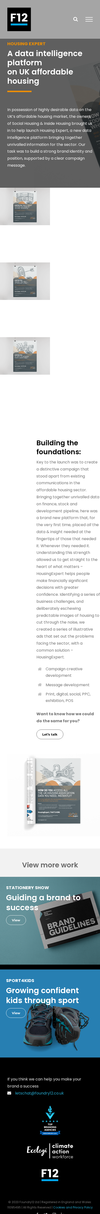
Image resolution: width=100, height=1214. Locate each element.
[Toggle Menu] (89, 19)
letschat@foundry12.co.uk (38, 1093)
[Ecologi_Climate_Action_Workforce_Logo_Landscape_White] (50, 1145)
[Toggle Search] (75, 19)
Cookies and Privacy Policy (73, 1207)
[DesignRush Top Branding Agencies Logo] (50, 1107)
